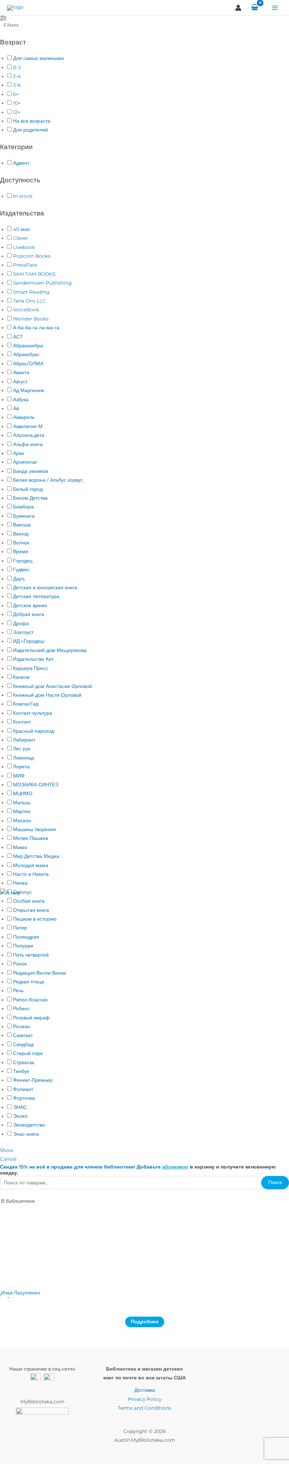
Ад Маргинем (28, 390)
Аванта (21, 372)
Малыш (21, 802)
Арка (18, 453)
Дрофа (21, 623)
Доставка (144, 1390)
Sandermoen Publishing (42, 283)
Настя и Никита (31, 874)
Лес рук (21, 748)
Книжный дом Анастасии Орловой (52, 686)
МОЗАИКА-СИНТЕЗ (35, 784)
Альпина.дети (28, 435)
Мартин (22, 811)
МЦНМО (22, 793)
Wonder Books (31, 319)
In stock (22, 196)
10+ (17, 103)
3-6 (16, 85)
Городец (22, 560)
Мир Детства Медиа (36, 856)
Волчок (21, 542)
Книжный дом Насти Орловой (47, 695)
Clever (20, 238)
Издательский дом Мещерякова (50, 650)
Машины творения (34, 829)
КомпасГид (25, 704)
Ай (16, 408)
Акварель (24, 417)
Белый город (28, 489)
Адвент (21, 163)
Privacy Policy (144, 1399)
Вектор (21, 534)
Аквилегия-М (28, 426)
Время (20, 551)
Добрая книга (28, 614)
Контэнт (22, 722)
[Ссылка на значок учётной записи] (238, 8)
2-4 (17, 76)
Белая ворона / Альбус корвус (48, 480)
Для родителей (30, 130)
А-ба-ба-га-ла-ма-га (36, 327)
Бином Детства (30, 498)
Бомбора (23, 507)
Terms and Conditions (144, 1408)
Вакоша (22, 524)
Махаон (22, 820)
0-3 (17, 67)
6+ (16, 94)
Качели (21, 677)
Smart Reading (31, 292)
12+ (16, 112)
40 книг (21, 229)
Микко (20, 847)
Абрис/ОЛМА (28, 363)
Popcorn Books (31, 256)
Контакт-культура (32, 713)
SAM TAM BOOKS (34, 274)
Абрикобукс (26, 354)
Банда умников (30, 471)
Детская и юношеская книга (45, 587)
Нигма (20, 883)
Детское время (30, 605)
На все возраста (31, 121)
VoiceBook (26, 309)
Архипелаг (25, 462)
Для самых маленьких (38, 58)
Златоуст (23, 632)
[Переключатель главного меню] (275, 7)
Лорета (21, 766)
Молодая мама (30, 865)
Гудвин (21, 569)
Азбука (21, 399)
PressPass (25, 265)
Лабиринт (24, 740)
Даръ (19, 578)
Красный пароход (33, 731)
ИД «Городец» (29, 641)
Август (20, 381)
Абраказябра (28, 345)
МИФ (19, 776)
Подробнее (145, 1321)
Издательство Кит (33, 659)
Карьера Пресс (30, 668)
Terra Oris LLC (29, 301)
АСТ (18, 337)
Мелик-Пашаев (30, 838)
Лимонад (23, 758)
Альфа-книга (28, 444)
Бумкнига (24, 516)
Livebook (24, 247)
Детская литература (36, 596)
